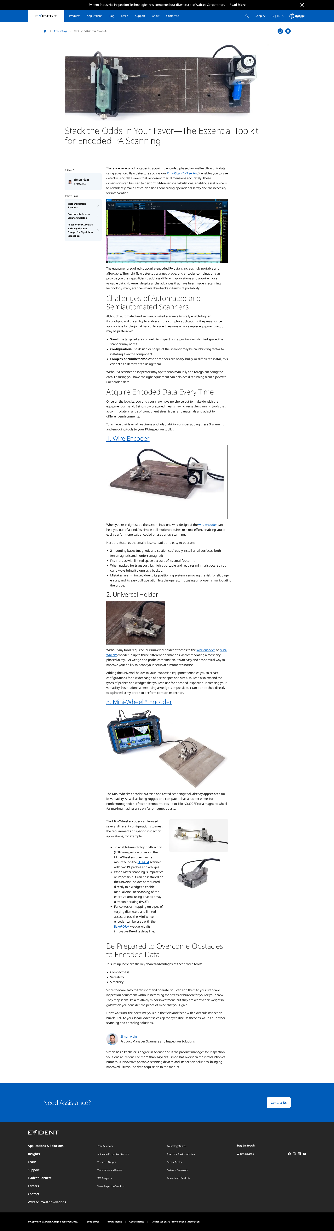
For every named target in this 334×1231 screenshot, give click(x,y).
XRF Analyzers (104, 1178)
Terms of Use (92, 1221)
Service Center (174, 1162)
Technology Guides (176, 1146)
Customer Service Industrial (181, 1154)
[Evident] (46, 16)
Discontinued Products (178, 1178)
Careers (33, 1186)
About (155, 16)
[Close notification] (302, 5)
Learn (124, 16)
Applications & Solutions (45, 1146)
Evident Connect (39, 1178)
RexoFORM (122, 926)
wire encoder (207, 524)
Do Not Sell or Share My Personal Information (176, 1221)
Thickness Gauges (106, 1162)
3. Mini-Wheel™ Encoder (139, 701)
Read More (237, 5)
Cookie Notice (136, 1221)
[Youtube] (304, 1154)
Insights (34, 1154)
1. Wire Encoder (128, 438)
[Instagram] (294, 1154)
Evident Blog (60, 31)
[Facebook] (289, 1154)
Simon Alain (81, 179)
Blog (111, 16)
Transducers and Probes (109, 1170)
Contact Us (173, 16)
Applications (94, 16)
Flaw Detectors (105, 1146)
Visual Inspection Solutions (110, 1186)
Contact (33, 1194)
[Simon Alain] (70, 181)
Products (74, 16)
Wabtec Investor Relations (47, 1202)
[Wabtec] (297, 16)
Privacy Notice (114, 1221)
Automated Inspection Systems (113, 1154)
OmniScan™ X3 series (182, 173)
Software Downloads (177, 1170)
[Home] (45, 31)
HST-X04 (143, 862)
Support (140, 16)
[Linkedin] (299, 1154)
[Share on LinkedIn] (288, 31)
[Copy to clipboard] (280, 31)
